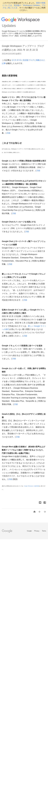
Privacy (37, 531)
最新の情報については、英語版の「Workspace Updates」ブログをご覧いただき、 (24, 5)
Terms (44, 531)
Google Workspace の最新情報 (31, 486)
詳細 (8, 133)
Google (29, 531)
